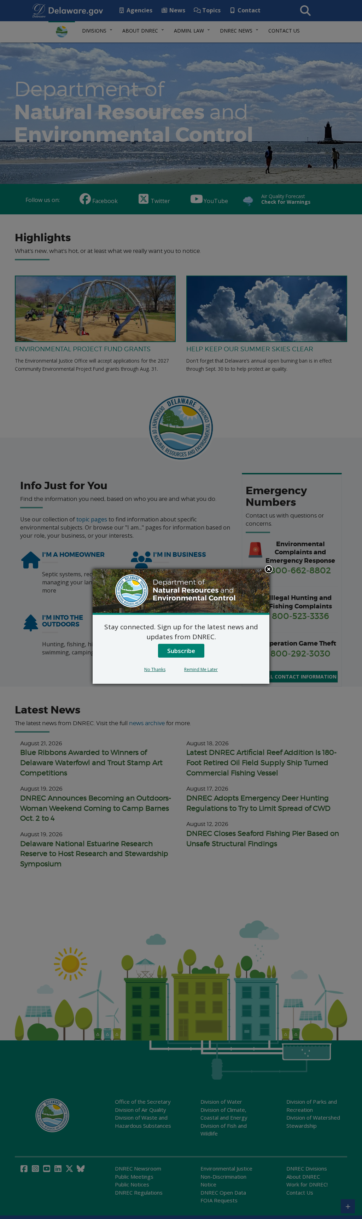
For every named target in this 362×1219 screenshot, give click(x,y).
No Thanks (154, 669)
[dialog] (181, 626)
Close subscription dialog (268, 570)
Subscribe (181, 651)
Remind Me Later (201, 669)
